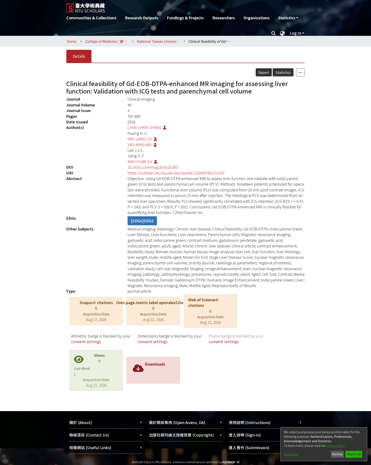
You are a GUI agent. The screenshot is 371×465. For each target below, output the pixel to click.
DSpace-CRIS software (157, 462)
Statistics (283, 72)
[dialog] (324, 444)
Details (79, 56)
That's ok (354, 454)
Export (263, 72)
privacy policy (335, 445)
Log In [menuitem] (295, 33)
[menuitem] (288, 17)
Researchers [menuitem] (223, 17)
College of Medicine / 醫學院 (106, 41)
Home (71, 41)
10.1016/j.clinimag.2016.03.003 (153, 167)
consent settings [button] (86, 341)
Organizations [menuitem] (256, 17)
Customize (291, 454)
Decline (337, 454)
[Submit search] (273, 33)
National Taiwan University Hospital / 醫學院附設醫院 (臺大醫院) (158, 41)
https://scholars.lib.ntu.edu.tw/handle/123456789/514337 (176, 173)
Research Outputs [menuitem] (141, 17)
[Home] (162, 6)
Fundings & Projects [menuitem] (185, 17)
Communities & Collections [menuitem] (91, 17)
